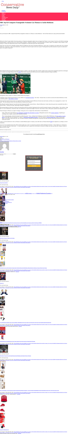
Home (3, 196)
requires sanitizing (55, 112)
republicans (33, 193)
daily (6, 193)
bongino (4, 193)
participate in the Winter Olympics (31, 117)
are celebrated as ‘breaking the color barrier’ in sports (28, 112)
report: (30, 193)
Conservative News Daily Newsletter (8, 199)
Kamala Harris (22, 193)
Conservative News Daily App (7, 202)
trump (38, 193)
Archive (3, 14)
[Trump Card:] (3, 279)
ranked (19, 71)
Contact (3, 15)
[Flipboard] (7, 139)
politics (27, 193)
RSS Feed (3, 19)
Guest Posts (4, 20)
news (24, 193)
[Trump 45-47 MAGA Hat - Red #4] (2, 422)
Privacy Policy (4, 200)
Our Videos (4, 13)
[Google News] (2, 139)
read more (19, 226)
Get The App (4, 18)
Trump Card (2, 283)
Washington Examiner (45, 193)
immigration (17, 193)
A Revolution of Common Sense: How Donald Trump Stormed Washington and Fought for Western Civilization (15, 355)
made (51, 121)
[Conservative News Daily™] (12, 8)
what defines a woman (13, 98)
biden (1, 193)
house (15, 193)
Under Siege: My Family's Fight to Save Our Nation (7, 238)
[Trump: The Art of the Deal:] (4, 179)
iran (19, 193)
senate (35, 193)
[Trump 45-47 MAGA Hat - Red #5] (2, 427)
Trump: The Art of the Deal (4, 182)
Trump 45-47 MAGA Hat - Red (4, 429)
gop (12, 193)
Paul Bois (1, 136)
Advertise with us (5, 203)
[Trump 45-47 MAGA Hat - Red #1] (2, 407)
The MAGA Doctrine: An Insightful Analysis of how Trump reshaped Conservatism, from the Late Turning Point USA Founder (17, 341)
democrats (9, 193)
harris (13, 193)
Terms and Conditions (5, 201)
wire (51, 193)
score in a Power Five (51, 117)
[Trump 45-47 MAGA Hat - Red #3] (2, 417)
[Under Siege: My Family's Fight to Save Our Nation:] (4, 234)
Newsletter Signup (5, 17)
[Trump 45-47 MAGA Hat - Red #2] (2, 412)
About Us (3, 16)
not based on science (30, 97)
